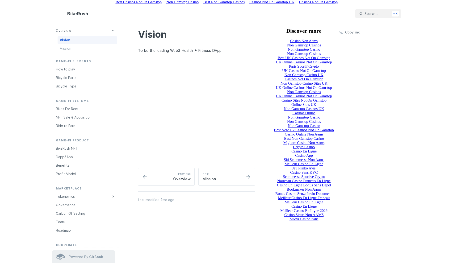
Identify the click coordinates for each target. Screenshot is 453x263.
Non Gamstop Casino (304, 49)
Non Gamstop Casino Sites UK (304, 83)
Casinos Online (304, 113)
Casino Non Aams (304, 41)
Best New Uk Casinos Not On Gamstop (304, 130)
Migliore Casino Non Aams (303, 143)
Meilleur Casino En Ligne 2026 (303, 211)
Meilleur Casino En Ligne (304, 164)
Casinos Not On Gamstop (304, 79)
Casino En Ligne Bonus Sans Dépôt (304, 185)
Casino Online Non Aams (304, 134)
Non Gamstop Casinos (304, 45)
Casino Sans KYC (304, 172)
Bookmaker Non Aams (304, 189)
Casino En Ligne (304, 151)
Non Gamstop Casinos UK (304, 109)
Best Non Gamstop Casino (304, 138)
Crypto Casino (304, 147)
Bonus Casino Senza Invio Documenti (303, 194)
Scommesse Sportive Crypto (304, 177)
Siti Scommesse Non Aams (304, 160)
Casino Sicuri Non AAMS (304, 215)
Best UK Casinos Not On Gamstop (304, 58)
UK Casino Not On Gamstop (304, 71)
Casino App (304, 155)
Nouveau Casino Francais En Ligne (304, 181)
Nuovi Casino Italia (304, 219)
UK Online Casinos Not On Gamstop (304, 62)
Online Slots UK (303, 105)
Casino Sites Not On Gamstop (304, 100)
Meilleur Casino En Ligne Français (304, 198)
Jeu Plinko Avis (303, 168)
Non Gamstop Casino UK (304, 75)
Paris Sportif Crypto (304, 66)
